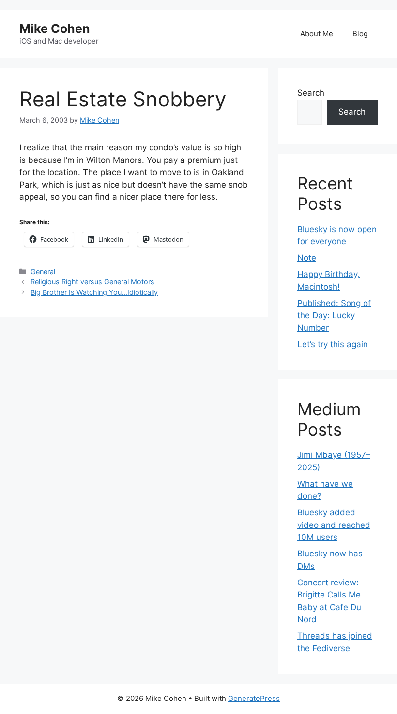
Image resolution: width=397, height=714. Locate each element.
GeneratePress (254, 698)
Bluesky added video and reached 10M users (333, 525)
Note (306, 257)
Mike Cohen (54, 28)
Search (310, 93)
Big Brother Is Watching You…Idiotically (94, 292)
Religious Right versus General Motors (92, 281)
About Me (316, 33)
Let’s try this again (332, 344)
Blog (360, 33)
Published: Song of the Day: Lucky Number (334, 315)
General (43, 271)
